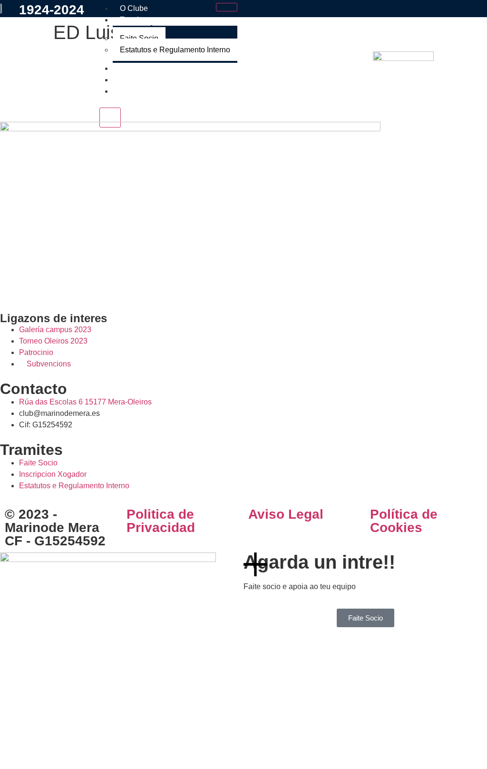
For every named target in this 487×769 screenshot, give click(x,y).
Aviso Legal (285, 514)
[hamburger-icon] (226, 7)
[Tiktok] (63, 286)
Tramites (134, 20)
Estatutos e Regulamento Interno (175, 50)
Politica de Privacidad (161, 521)
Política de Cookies (404, 521)
